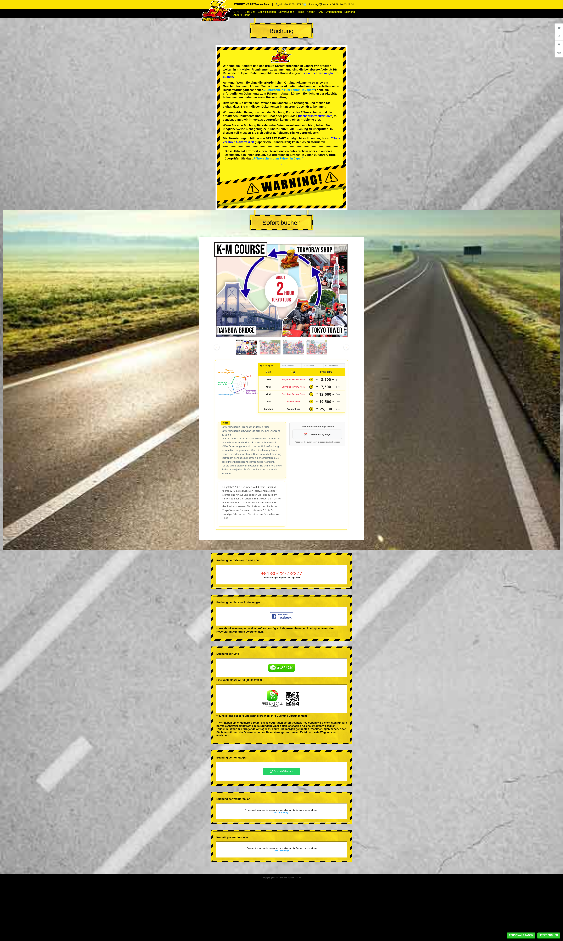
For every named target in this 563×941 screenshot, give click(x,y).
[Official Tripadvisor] (559, 53)
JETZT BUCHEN (549, 935)
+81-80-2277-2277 (281, 573)
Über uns (250, 11)
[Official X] (559, 27)
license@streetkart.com (315, 116)
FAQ (320, 11)
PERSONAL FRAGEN (521, 935)
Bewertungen (286, 11)
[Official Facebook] (559, 36)
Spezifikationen (267, 11)
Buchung (349, 11)
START (237, 11)
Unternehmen (334, 11)
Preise (300, 11)
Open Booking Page (319, 434)
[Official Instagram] (559, 44)
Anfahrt (311, 11)
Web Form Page (281, 812)
